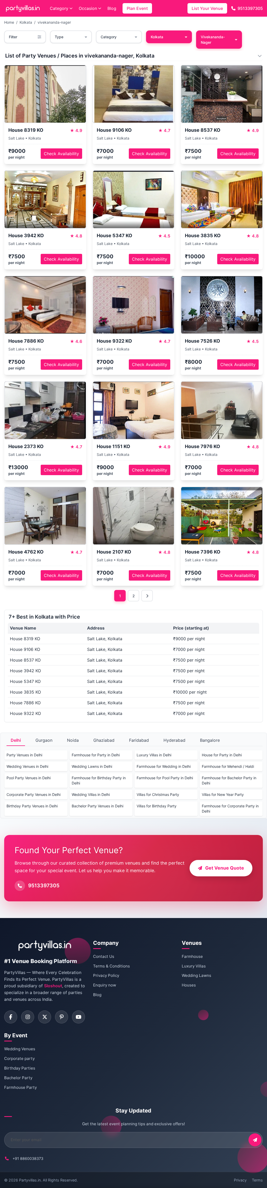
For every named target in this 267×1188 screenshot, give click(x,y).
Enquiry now (104, 985)
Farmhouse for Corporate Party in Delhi (230, 808)
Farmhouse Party (20, 1087)
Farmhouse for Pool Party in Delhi (165, 778)
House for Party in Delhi (222, 755)
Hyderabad (174, 740)
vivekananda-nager (54, 22)
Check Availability (61, 153)
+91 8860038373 (28, 1158)
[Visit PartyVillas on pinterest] (61, 1016)
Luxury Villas (194, 966)
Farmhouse (192, 956)
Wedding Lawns (196, 975)
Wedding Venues (19, 1048)
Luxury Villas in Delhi (154, 755)
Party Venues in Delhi (24, 755)
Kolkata (26, 22)
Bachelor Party (18, 1077)
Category (59, 8)
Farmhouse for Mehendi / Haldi (228, 766)
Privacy (240, 1180)
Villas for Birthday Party (157, 806)
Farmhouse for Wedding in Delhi (164, 766)
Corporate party (19, 1058)
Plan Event (137, 8)
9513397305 (250, 8)
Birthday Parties (19, 1068)
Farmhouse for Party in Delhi (96, 755)
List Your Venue (207, 8)
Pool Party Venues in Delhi (29, 778)
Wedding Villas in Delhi (91, 794)
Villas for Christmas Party (158, 794)
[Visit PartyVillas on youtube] (78, 1016)
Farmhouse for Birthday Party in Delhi (99, 780)
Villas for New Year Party (223, 794)
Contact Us (103, 956)
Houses (189, 985)
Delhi (16, 740)
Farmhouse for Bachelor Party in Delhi (229, 780)
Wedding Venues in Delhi (27, 766)
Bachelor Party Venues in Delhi (97, 806)
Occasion (88, 8)
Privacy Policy (106, 975)
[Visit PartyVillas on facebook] (10, 1016)
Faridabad (139, 740)
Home (9, 22)
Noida (73, 740)
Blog (111, 8)
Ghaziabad (103, 740)
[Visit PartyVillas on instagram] (27, 1016)
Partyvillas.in (30, 1180)
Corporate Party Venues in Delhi (33, 794)
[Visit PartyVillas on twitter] (44, 1016)
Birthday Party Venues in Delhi (32, 806)
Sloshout (53, 985)
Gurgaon (43, 740)
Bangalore (210, 740)
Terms (257, 1180)
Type (59, 37)
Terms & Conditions (111, 966)
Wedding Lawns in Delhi (92, 766)
